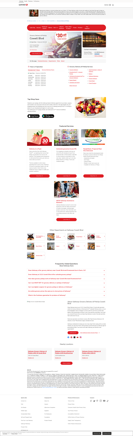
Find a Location (68, 363)
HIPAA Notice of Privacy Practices (76, 417)
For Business (36, 1)
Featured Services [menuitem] (43, 61)
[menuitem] (32, 27)
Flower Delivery (93, 78)
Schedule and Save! (74, 82)
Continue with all (107, 433)
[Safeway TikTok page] (107, 402)
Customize (5, 433)
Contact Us (23, 401)
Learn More (70, 176)
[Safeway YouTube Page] (104, 402)
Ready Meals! (72, 80)
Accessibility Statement (73, 414)
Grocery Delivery (73, 70)
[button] (107, 5)
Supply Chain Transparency (74, 420)
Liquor (60, 246)
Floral (80, 246)
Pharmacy (30, 1)
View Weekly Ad (36, 53)
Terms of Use (71, 401)
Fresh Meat (92, 81)
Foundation (47, 417)
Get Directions (33, 50)
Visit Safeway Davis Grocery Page (89, 333)
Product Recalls (48, 420)
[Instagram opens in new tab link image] (100, 402)
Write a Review (98, 56)
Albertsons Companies (49, 407)
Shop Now (48, 53)
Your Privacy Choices (73, 410)
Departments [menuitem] (52, 61)
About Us (46, 401)
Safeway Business (93, 76)
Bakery (90, 74)
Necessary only (97, 433)
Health (25, 1)
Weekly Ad (31, 358)
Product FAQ (24, 427)
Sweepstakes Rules (25, 414)
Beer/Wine (40, 246)
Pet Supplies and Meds (40, 236)
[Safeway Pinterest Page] (97, 402)
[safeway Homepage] (23, 5)
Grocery (21, 1)
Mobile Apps (24, 410)
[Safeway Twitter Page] (94, 402)
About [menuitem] (62, 61)
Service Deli (40, 255)
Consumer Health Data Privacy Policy (77, 407)
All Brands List (24, 430)
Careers (46, 404)
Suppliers (46, 410)
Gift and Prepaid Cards (26, 417)
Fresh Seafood (60, 236)
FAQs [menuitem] (58, 61)
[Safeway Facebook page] (91, 402)
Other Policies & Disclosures (74, 423)
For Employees (48, 414)
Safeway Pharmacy (25, 423)
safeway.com (74, 332)
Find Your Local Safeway (27, 420)
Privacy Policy (71, 404)
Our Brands (23, 407)
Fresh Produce (92, 83)
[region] (66, 433)
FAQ (22, 404)
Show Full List (73, 85)
